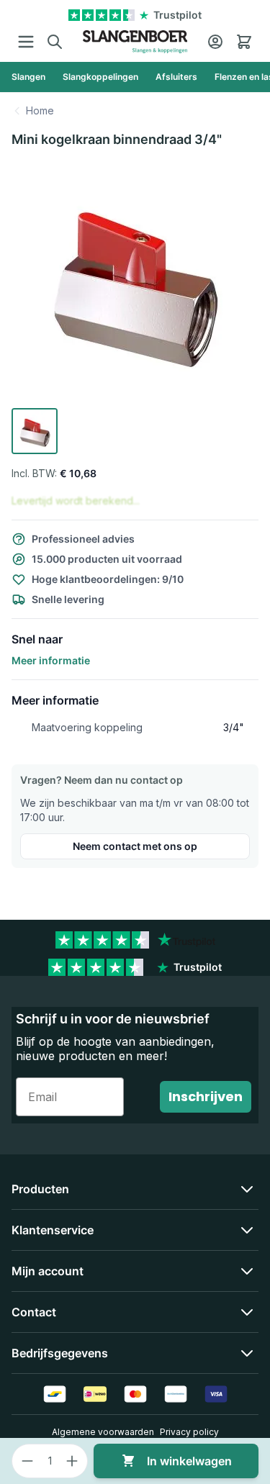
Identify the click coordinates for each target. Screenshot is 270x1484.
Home (40, 110)
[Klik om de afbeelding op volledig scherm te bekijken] (135, 281)
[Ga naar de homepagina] (135, 41)
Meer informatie (51, 660)
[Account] (215, 41)
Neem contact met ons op (135, 846)
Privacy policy (189, 1431)
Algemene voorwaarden (103, 1431)
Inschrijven (205, 1096)
